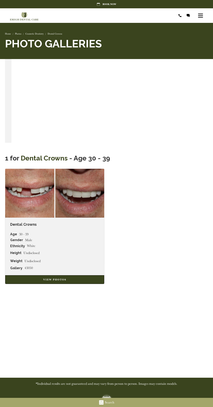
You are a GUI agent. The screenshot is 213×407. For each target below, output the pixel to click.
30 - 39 (23, 234)
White (31, 246)
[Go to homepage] (90, 15)
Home (8, 33)
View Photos (54, 279)
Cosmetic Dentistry (34, 33)
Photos (18, 33)
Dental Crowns (44, 158)
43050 (29, 268)
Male (28, 240)
